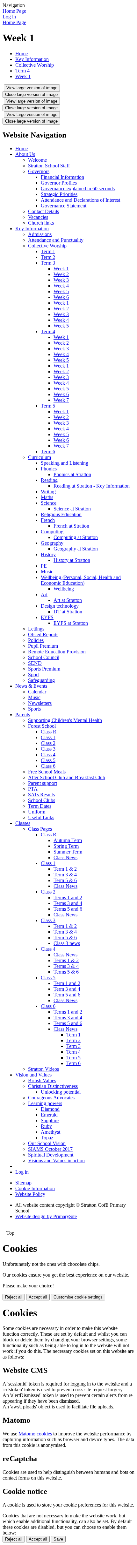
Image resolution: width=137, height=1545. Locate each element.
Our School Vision (47, 1143)
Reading (49, 480)
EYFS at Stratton (71, 623)
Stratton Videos (43, 1069)
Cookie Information (35, 1188)
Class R (48, 731)
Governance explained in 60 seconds (78, 188)
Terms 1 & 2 (66, 960)
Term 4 (22, 70)
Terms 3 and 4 (68, 903)
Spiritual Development (50, 1154)
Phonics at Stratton (72, 474)
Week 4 (61, 285)
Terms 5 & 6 (66, 972)
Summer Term (68, 851)
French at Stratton (71, 526)
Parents (22, 714)
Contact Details (43, 211)
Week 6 (61, 297)
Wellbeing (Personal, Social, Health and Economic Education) (81, 580)
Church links (41, 223)
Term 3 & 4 (65, 874)
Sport (33, 674)
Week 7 (61, 400)
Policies (36, 640)
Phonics (49, 468)
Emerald (49, 1114)
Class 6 (48, 766)
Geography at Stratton (76, 548)
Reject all (13, 1297)
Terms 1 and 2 (68, 897)
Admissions (40, 234)
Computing (52, 531)
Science (48, 503)
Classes (22, 823)
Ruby (46, 1126)
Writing (48, 491)
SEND (35, 663)
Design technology (60, 606)
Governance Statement (63, 205)
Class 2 (48, 743)
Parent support (42, 783)
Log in (9, 16)
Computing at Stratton (76, 537)
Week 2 (61, 274)
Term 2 (48, 257)
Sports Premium (44, 668)
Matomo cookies (35, 1433)
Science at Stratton (72, 508)
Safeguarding (41, 680)
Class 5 (48, 760)
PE (44, 566)
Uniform (36, 811)
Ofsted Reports (43, 634)
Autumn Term (68, 840)
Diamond (50, 1109)
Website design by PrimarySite (46, 1216)
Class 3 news (67, 943)
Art (44, 594)
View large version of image (31, 87)
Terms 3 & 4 (66, 966)
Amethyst (50, 1132)
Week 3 (61, 280)
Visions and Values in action (56, 1160)
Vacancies (38, 217)
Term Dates (39, 806)
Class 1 (48, 737)
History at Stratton (72, 560)
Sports (34, 709)
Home (21, 53)
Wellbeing (64, 588)
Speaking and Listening (64, 463)
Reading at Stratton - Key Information (92, 486)
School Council (43, 657)
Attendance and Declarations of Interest (80, 200)
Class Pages (40, 829)
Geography (52, 543)
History (48, 554)
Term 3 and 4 (67, 989)
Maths (47, 497)
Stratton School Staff (49, 165)
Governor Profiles (59, 183)
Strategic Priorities (59, 194)
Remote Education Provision (57, 651)
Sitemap (23, 1182)
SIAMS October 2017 (50, 1149)
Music (47, 571)
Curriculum (39, 457)
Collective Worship (34, 65)
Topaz (47, 1137)
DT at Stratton (68, 611)
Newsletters (40, 703)
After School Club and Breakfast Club (66, 777)
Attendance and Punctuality (55, 240)
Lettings (36, 628)
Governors (38, 171)
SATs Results (41, 794)
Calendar (37, 691)
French (48, 520)
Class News (65, 857)
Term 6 (48, 451)
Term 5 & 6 (65, 880)
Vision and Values (33, 1074)
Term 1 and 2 (67, 983)
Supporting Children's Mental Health (65, 720)
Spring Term (66, 846)
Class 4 (48, 754)
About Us (25, 154)
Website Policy (30, 1194)
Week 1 (23, 76)
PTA (33, 789)
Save (58, 1539)
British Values (42, 1080)
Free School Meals (47, 771)
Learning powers (45, 1103)
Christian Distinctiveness (53, 1086)
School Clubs (41, 800)
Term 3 (48, 263)
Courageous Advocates (51, 1097)
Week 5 (61, 291)
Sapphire (50, 1120)
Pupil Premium (43, 646)
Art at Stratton (68, 600)
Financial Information (62, 177)
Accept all (38, 1297)
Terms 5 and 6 (68, 909)
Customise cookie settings (78, 1297)
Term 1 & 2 (65, 869)
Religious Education (61, 514)
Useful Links (41, 817)
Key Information (32, 59)
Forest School (42, 726)
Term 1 (48, 251)
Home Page (14, 11)
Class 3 (48, 749)
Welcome (37, 160)
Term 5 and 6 (67, 994)
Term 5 (48, 405)
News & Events (31, 686)
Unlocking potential (61, 1092)
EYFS (47, 617)
